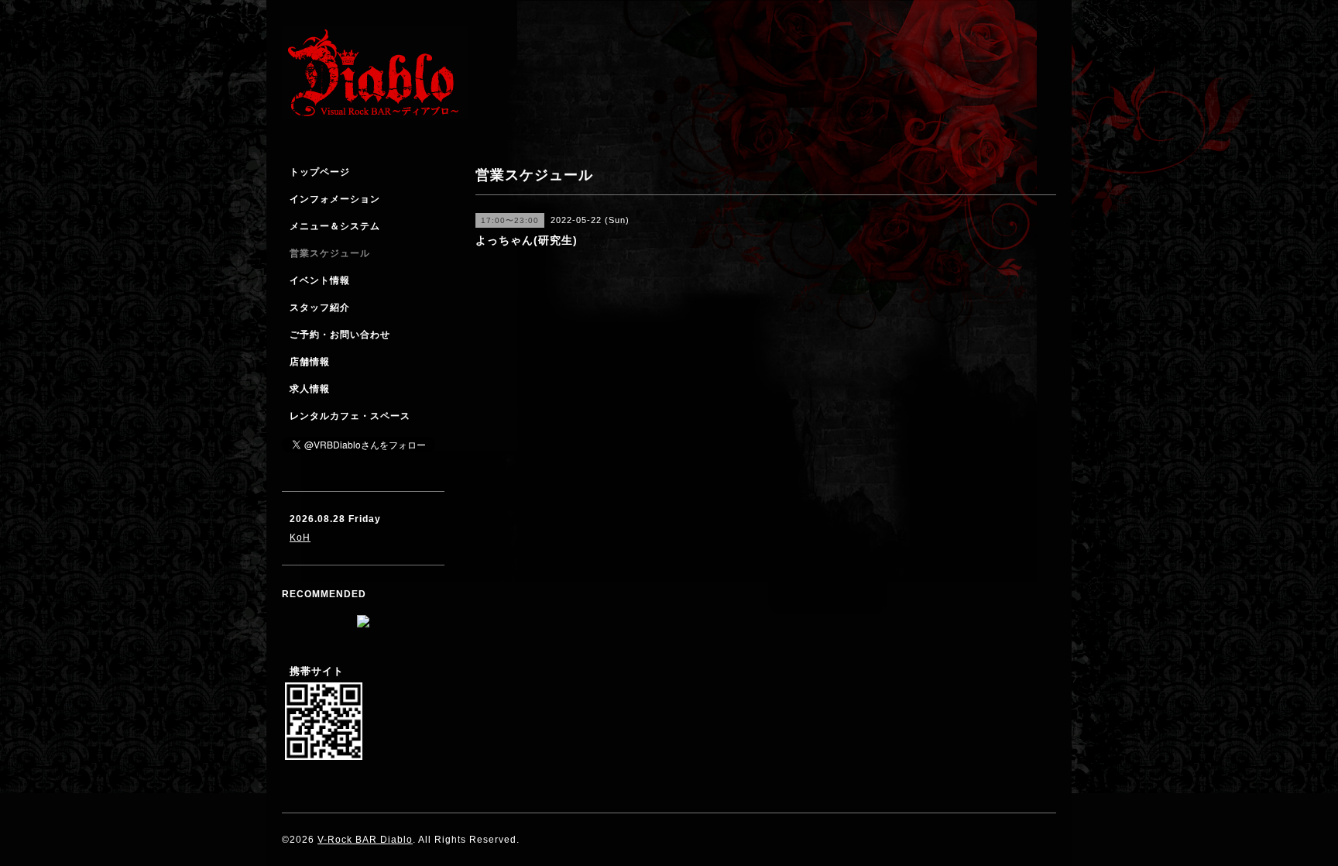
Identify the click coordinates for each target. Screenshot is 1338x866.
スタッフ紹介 (320, 307)
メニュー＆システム (335, 226)
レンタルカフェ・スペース (350, 416)
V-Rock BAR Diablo (365, 839)
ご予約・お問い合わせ (340, 334)
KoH (300, 537)
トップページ (320, 172)
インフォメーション (335, 199)
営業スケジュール (330, 253)
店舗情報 (310, 361)
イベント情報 (320, 280)
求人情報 (310, 388)
